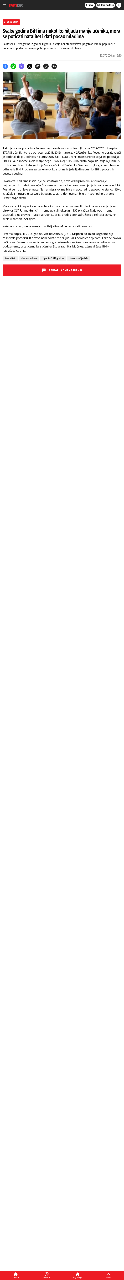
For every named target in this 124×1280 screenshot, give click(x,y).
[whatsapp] (13, 66)
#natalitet (10, 258)
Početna (16, 1277)
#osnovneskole (29, 258)
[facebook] (5, 66)
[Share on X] (29, 66)
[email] (38, 66)
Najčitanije (77, 1277)
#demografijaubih (79, 258)
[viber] (21, 66)
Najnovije (46, 1277)
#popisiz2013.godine (53, 258)
